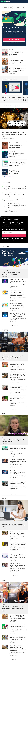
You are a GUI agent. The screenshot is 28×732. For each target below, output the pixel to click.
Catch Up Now (14, 39)
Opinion (17, 7)
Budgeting (4, 7)
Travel (10, 7)
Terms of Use (5, 240)
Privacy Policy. (13, 240)
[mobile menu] (26, 1)
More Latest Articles (6, 176)
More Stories (13, 325)
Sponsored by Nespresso (15, 382)
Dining (23, 7)
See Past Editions (14, 43)
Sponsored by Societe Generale (8, 138)
